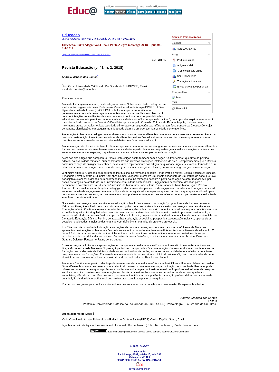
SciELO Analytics (186, 48)
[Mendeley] (174, 97)
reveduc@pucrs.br (139, 369)
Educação (71, 35)
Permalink (181, 108)
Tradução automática (189, 81)
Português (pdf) (185, 60)
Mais (179, 97)
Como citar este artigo (190, 70)
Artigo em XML (185, 65)
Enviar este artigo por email (192, 86)
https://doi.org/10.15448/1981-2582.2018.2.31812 (86, 54)
